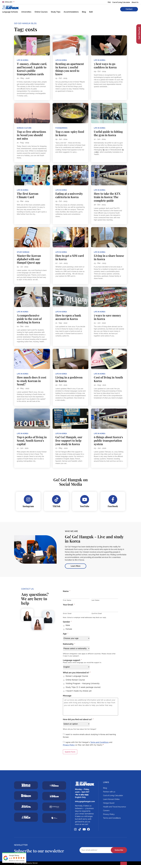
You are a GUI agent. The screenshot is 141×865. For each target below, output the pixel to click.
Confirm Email (97, 613)
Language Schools (10, 12)
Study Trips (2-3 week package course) (83, 687)
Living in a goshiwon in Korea (69, 379)
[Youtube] (84, 829)
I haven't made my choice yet (79, 691)
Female (69, 629)
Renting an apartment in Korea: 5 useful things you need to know (69, 69)
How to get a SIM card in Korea (69, 257)
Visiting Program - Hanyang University (82, 683)
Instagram (28, 506)
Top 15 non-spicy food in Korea (69, 133)
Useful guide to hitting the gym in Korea (108, 133)
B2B (91, 12)
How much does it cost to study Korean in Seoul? (31, 380)
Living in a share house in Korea (109, 257)
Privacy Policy (69, 745)
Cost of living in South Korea (108, 379)
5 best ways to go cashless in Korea (105, 65)
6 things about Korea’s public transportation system (108, 440)
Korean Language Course (77, 676)
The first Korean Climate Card (27, 195)
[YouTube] (84, 499)
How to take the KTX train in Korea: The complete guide (107, 197)
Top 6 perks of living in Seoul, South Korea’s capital (32, 440)
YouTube (84, 506)
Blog (84, 12)
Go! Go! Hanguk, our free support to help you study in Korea (68, 440)
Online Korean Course (75, 680)
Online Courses (41, 12)
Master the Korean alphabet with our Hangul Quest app (29, 259)
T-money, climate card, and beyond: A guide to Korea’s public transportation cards (32, 69)
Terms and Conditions (99, 742)
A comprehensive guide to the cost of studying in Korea (29, 318)
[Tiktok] (79, 829)
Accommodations (71, 12)
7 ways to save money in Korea (107, 317)
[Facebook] (112, 499)
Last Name (95, 600)
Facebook (113, 506)
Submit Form (70, 752)
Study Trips (55, 12)
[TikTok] (56, 499)
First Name (67, 600)
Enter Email (67, 613)
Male (68, 625)
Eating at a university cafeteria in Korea (69, 195)
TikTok (56, 506)
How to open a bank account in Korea (68, 317)
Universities (26, 12)
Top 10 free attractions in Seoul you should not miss (31, 135)
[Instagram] (28, 499)
